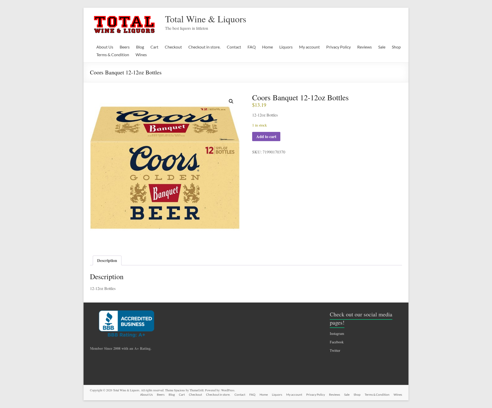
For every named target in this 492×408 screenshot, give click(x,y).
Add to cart (266, 136)
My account (309, 46)
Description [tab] (107, 260)
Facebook (337, 341)
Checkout (173, 46)
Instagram (337, 333)
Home (267, 46)
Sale (381, 46)
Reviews (364, 46)
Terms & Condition (112, 54)
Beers (125, 46)
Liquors (286, 46)
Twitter (335, 350)
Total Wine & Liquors (205, 19)
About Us (104, 46)
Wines (141, 54)
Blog (140, 46)
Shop (396, 46)
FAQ (252, 46)
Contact (234, 46)
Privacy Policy (338, 46)
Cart (154, 46)
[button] (231, 101)
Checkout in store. (204, 46)
